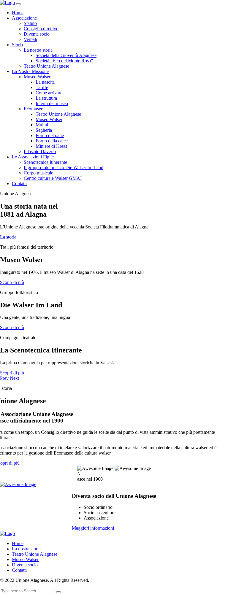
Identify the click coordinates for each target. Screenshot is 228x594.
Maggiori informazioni (93, 528)
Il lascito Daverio (40, 151)
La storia (8, 236)
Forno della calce (52, 140)
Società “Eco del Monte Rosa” (64, 60)
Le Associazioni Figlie (33, 156)
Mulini (42, 124)
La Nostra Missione (30, 71)
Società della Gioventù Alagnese (66, 55)
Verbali (30, 39)
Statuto (30, 23)
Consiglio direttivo (41, 28)
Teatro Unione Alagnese (46, 66)
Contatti (19, 183)
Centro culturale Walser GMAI (53, 178)
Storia (17, 44)
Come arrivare (49, 92)
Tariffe (42, 87)
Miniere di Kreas (51, 146)
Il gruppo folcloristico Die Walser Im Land (63, 167)
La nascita (45, 82)
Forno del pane (50, 135)
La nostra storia (38, 50)
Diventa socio (37, 33)
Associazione (24, 17)
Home (17, 12)
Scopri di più (12, 282)
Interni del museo (52, 103)
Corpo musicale (38, 172)
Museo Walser (37, 76)
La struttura (46, 98)
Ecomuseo (33, 108)
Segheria (44, 130)
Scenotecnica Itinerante (45, 162)
